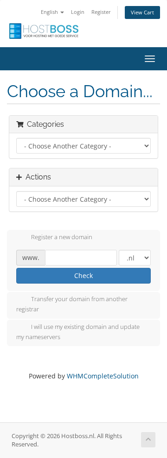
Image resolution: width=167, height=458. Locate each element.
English (50, 11)
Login (77, 11)
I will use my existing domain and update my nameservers (78, 331)
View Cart (142, 12)
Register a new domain (61, 237)
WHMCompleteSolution (103, 375)
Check (83, 275)
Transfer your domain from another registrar (72, 304)
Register (101, 11)
